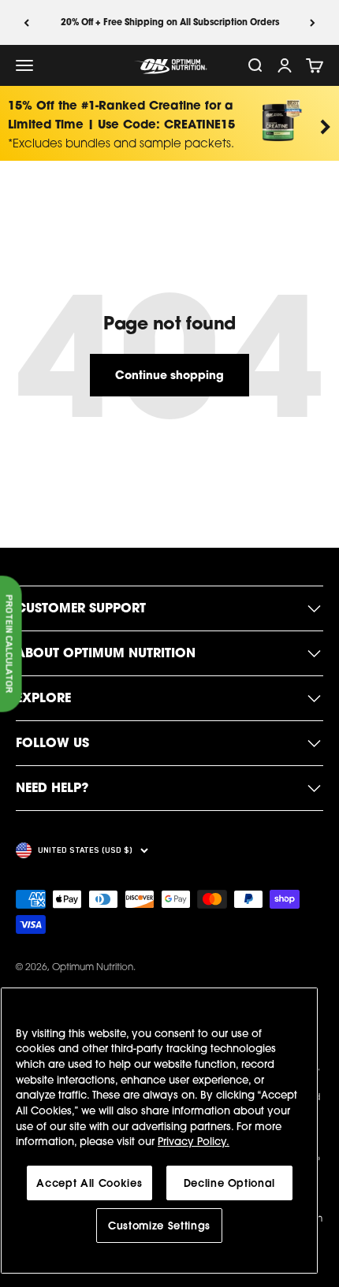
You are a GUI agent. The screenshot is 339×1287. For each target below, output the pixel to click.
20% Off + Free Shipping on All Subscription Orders (170, 22)
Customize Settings (159, 1225)
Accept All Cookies (89, 1183)
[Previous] (26, 22)
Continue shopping (169, 374)
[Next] (312, 22)
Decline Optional (230, 1183)
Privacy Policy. (193, 1141)
